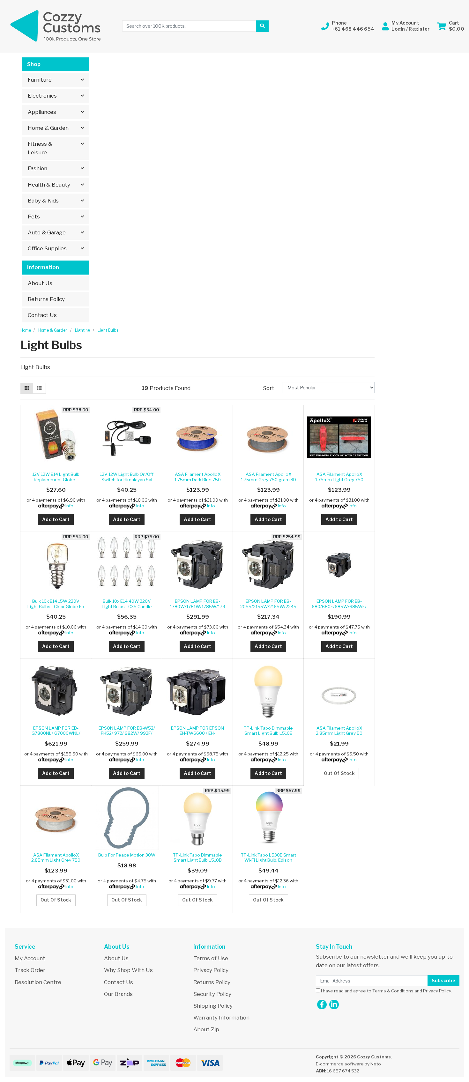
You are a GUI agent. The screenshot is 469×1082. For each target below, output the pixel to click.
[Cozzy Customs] (56, 26)
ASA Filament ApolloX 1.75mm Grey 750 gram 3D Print (268, 479)
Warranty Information (221, 1017)
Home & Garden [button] (48, 128)
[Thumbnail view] (26, 388)
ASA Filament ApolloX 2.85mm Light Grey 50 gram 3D (339, 733)
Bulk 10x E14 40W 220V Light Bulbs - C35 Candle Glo (127, 606)
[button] (347, 26)
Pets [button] (34, 216)
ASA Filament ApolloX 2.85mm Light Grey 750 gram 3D (55, 860)
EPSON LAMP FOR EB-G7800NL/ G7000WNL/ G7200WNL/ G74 (56, 733)
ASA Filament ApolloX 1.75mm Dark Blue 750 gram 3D (198, 479)
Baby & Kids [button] (43, 200)
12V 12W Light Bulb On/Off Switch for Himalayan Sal (126, 477)
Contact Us (42, 315)
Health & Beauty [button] (49, 184)
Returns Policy (46, 299)
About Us (40, 283)
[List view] (39, 388)
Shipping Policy (213, 1006)
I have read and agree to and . (386, 990)
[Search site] (262, 26)
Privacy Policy (210, 970)
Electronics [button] (42, 95)
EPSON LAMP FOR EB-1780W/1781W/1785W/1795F (197, 606)
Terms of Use (210, 958)
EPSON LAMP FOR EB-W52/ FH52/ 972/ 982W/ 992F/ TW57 (127, 733)
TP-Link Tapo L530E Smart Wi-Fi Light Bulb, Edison (268, 857)
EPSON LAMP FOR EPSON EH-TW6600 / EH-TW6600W (197, 733)
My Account (30, 958)
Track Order (30, 970)
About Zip (206, 1029)
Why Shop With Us (128, 970)
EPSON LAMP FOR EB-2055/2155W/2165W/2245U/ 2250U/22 (268, 606)
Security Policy (212, 994)
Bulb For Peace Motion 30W (126, 855)
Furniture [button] (40, 80)
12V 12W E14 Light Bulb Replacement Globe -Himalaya (55, 479)
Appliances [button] (42, 112)
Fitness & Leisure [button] (40, 148)
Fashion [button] (37, 168)
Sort (268, 388)
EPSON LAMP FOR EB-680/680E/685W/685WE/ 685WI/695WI (339, 606)
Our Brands (118, 994)
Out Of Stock (339, 773)
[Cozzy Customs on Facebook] (322, 1004)
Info (69, 505)
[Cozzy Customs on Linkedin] (334, 1004)
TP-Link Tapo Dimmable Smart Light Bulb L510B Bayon (197, 860)
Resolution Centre (38, 982)
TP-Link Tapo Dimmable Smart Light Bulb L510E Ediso (268, 733)
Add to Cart (56, 519)
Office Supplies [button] (47, 248)
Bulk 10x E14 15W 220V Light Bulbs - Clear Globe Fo (55, 604)
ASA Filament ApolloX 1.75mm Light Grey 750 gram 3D (339, 479)
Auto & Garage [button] (47, 232)
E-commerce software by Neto (348, 1063)
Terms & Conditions (392, 990)
